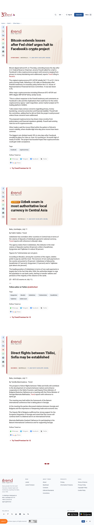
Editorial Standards (48, 490)
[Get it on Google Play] (85, 514)
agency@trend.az (6, 501)
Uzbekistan (32, 295)
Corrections (46, 493)
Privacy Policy (82, 485)
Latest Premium (29, 485)
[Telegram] (20, 514)
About (44, 482)
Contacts (45, 487)
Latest (27, 482)
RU (90, 521)
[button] (3, 27)
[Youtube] (16, 514)
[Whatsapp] (4, 514)
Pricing (62, 482)
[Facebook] (8, 514)
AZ (86, 521)
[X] (12, 514)
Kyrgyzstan (14, 295)
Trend (50, 74)
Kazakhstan (53, 295)
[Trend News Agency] (7, 481)
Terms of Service (82, 482)
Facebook (13, 149)
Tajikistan (13, 299)
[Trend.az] (8, 15)
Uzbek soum (23, 299)
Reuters (12, 76)
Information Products (66, 485)
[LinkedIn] (24, 514)
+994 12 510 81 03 (7, 499)
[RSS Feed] (28, 514)
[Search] (55, 15)
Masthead (46, 485)
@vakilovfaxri (33, 287)
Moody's (23, 295)
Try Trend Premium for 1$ (21, 168)
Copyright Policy (82, 487)
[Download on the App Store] (72, 514)
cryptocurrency (24, 149)
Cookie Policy (81, 490)
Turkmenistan (43, 295)
